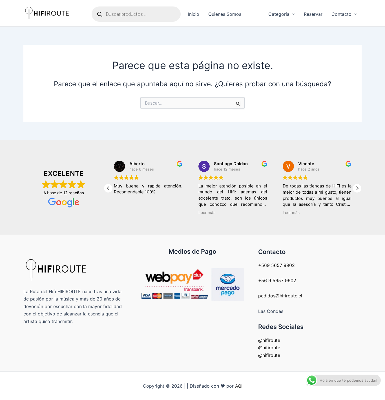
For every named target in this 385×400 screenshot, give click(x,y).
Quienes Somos (224, 14)
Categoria (278, 14)
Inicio (193, 14)
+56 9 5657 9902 (277, 280)
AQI (238, 386)
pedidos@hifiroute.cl (280, 296)
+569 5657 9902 (276, 265)
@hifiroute (269, 340)
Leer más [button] (206, 212)
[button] (292, 14)
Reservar (313, 14)
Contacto (341, 14)
